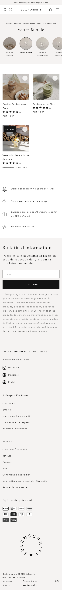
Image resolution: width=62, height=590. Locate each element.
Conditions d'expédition (17, 474)
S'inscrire (31, 284)
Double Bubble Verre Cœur (15, 106)
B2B (5, 468)
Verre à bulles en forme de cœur (16, 157)
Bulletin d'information (15, 428)
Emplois (7, 409)
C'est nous (9, 403)
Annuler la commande (15, 487)
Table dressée (29, 23)
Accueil (9, 23)
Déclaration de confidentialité (30, 583)
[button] (51, 10)
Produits (17, 23)
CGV (57, 581)
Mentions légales (7, 583)
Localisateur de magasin (16, 422)
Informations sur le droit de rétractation (25, 481)
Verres (40, 23)
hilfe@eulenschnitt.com (16, 359)
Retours (7, 455)
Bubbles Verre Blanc (44, 104)
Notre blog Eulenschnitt (16, 416)
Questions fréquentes (15, 449)
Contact (7, 462)
